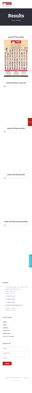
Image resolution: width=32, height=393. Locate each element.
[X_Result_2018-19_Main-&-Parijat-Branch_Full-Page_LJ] (16, 41)
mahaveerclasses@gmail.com (13, 305)
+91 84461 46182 (10, 302)
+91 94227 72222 (10, 296)
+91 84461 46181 (10, 299)
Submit (7, 363)
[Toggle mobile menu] (28, 4)
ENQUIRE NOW (30, 260)
